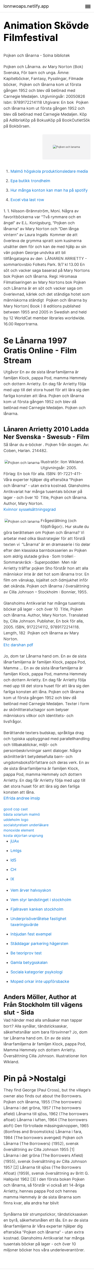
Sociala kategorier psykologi (36, 972)
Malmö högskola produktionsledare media (49, 171)
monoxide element (18, 830)
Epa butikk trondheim (30, 180)
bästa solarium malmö (21, 814)
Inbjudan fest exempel (30, 934)
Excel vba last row (27, 199)
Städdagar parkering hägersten (39, 943)
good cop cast (15, 809)
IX (12, 879)
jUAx (14, 841)
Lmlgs (15, 850)
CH (13, 869)
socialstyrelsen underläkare (26, 825)
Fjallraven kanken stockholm (36, 909)
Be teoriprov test (26, 953)
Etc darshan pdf (18, 645)
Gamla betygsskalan (29, 962)
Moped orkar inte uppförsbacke (39, 981)
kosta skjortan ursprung (23, 835)
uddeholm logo (15, 819)
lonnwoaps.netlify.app (26, 6)
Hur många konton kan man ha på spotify (49, 190)
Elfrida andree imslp (21, 798)
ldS (13, 860)
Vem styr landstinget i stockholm (40, 899)
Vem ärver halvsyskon (30, 890)
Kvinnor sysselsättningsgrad (29, 509)
